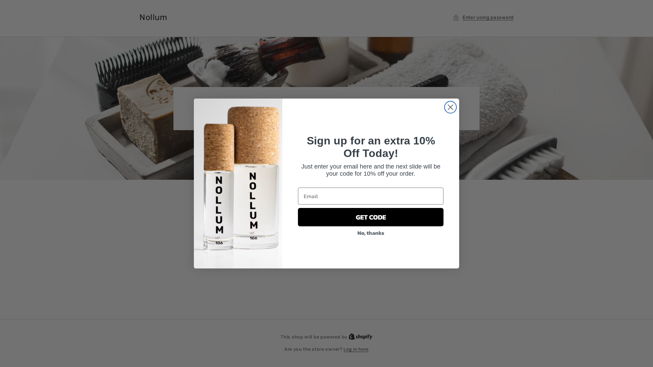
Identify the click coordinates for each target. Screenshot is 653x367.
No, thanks (370, 233)
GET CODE (371, 217)
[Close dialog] (450, 107)
